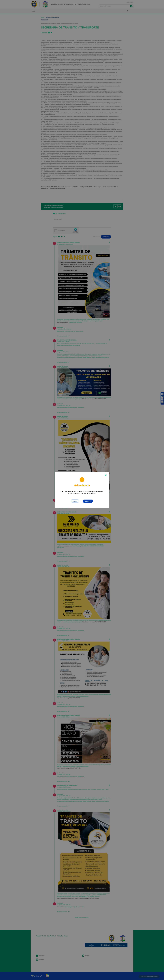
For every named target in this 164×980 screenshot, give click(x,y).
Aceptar (75, 501)
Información (88, 501)
